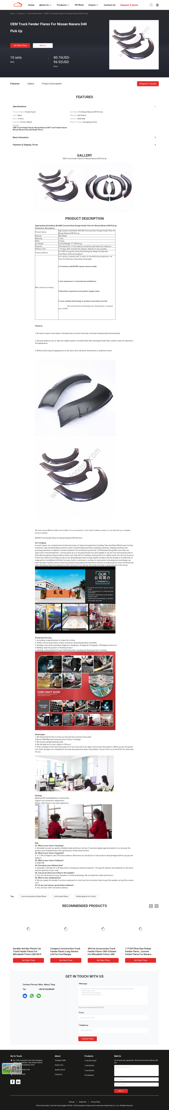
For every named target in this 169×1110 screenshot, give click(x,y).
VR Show (79, 5)
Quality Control (60, 1070)
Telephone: (83, 1025)
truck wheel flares (61, 896)
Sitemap (71, 1102)
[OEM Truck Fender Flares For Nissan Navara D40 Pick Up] (134, 45)
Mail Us (43, 45)
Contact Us (58, 1074)
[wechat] (38, 996)
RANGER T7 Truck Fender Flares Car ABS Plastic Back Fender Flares (102, 951)
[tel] (45, 996)
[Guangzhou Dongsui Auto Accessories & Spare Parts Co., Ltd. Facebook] (12, 1082)
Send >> (121, 1091)
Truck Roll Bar (89, 1065)
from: (81, 1013)
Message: (83, 984)
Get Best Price (20, 45)
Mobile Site (82, 1102)
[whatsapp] (32, 996)
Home (12, 13)
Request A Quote (147, 83)
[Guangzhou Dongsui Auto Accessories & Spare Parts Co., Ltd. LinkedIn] (18, 1082)
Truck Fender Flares (34, 13)
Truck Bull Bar (89, 1070)
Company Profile (60, 1060)
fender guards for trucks (86, 896)
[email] (25, 996)
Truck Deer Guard (90, 1060)
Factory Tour (59, 1065)
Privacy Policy (95, 1102)
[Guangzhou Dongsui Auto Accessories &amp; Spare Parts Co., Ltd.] (17, 5)
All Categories (89, 1075)
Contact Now (87, 1039)
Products (21, 13)
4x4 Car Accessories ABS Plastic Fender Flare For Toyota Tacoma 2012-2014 (138, 951)
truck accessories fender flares (33, 896)
